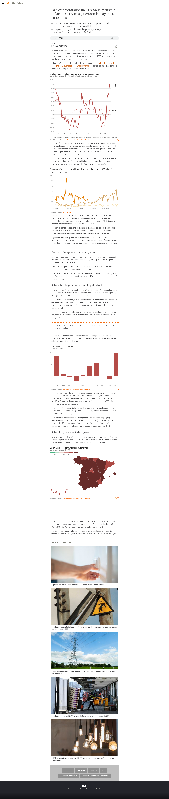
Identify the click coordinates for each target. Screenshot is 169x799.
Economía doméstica (68, 776)
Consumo (81, 770)
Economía (68, 770)
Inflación (93, 770)
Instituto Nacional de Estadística (96, 776)
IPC (103, 770)
